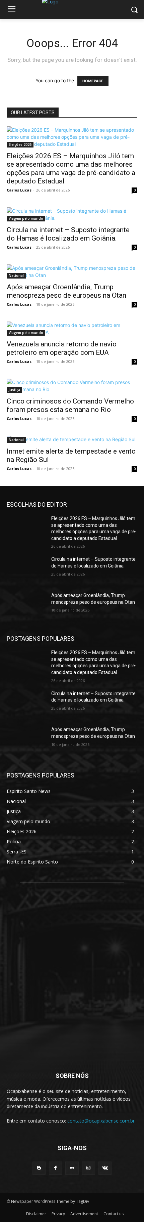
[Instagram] (88, 1168)
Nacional (16, 275)
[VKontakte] (105, 1168)
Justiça (14, 389)
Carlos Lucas (19, 190)
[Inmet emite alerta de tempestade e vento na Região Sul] (72, 439)
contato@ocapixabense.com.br (101, 1121)
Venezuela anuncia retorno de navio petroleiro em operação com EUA (62, 348)
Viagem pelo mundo (26, 218)
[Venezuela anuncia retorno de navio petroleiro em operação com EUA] (72, 329)
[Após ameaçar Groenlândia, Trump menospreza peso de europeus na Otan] (72, 271)
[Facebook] (55, 1168)
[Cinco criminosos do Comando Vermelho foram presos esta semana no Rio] (72, 386)
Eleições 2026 (20, 144)
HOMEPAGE (92, 81)
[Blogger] (39, 1168)
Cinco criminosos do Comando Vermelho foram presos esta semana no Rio (70, 405)
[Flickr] (71, 1168)
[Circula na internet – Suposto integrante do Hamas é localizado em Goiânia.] (72, 214)
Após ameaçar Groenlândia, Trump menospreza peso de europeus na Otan (66, 291)
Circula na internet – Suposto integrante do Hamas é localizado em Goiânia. (68, 234)
